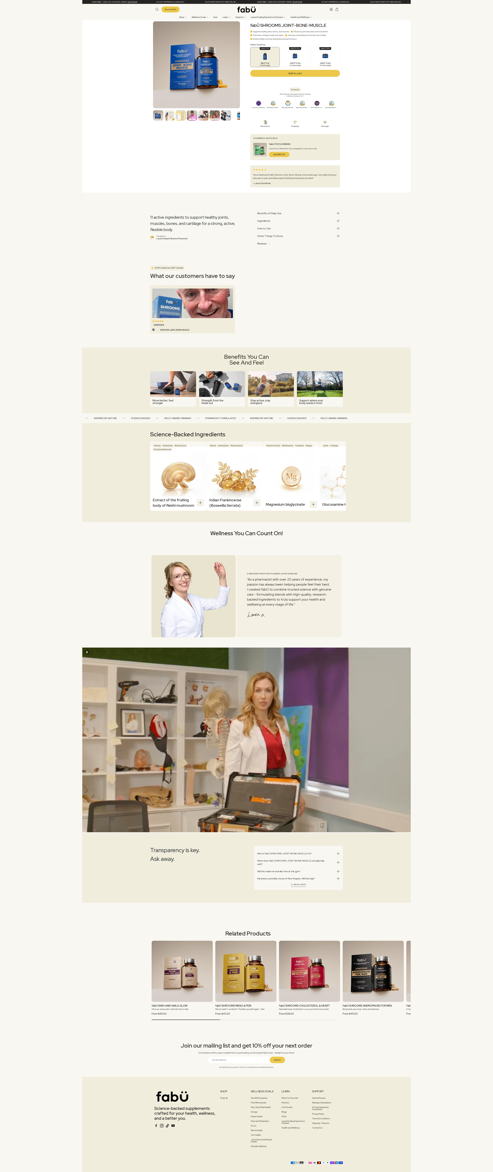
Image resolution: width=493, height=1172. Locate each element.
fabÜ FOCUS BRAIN (279, 144)
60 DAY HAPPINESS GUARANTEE (150, 2)
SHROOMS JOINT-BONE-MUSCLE (174, 329)
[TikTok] (167, 1125)
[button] (156, 9)
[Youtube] (173, 1125)
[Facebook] (156, 1125)
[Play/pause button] (86, 652)
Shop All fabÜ (170, 9)
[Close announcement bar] (408, 2)
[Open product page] (182, 971)
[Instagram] (162, 1125)
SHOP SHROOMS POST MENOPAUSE (200, 2)
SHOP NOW (112, 2)
